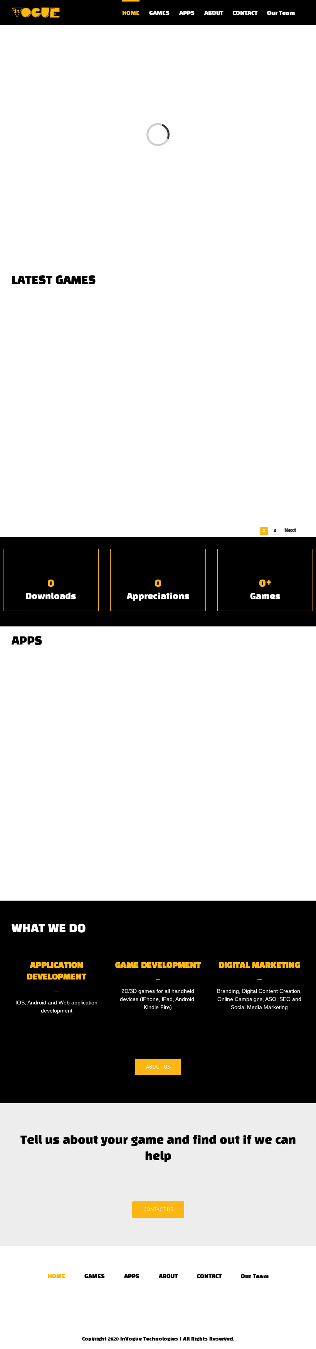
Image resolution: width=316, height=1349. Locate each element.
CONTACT (209, 1276)
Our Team (255, 1276)
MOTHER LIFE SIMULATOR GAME (233, 507)
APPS (132, 1276)
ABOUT (168, 1276)
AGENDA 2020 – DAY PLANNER (233, 749)
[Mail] (168, 1304)
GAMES (94, 1276)
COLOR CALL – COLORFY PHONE (83, 752)
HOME (56, 1276)
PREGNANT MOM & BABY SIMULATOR (83, 391)
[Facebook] (147, 1304)
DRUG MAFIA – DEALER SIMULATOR (233, 391)
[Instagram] (158, 1304)
